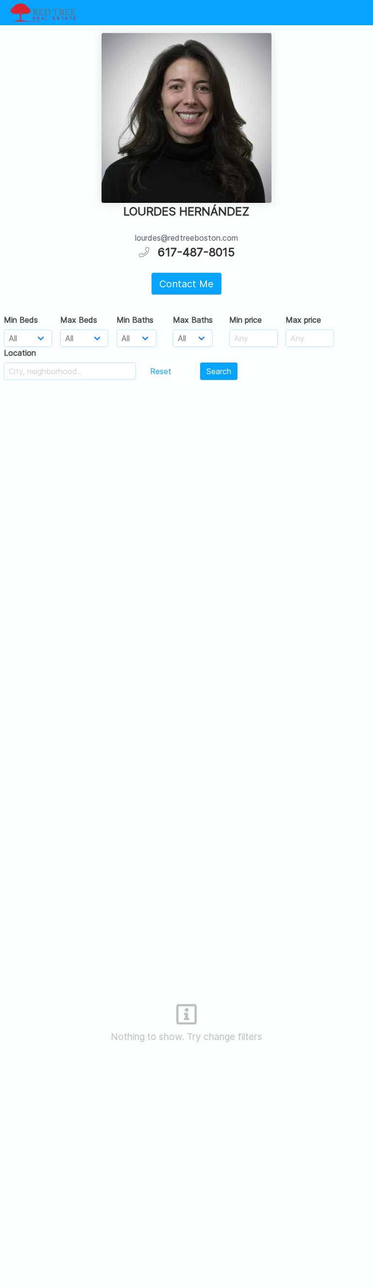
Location (20, 353)
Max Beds (78, 320)
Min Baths (135, 320)
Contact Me (186, 284)
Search (218, 371)
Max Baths (193, 320)
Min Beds (21, 320)
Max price (303, 320)
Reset (160, 371)
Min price (245, 320)
